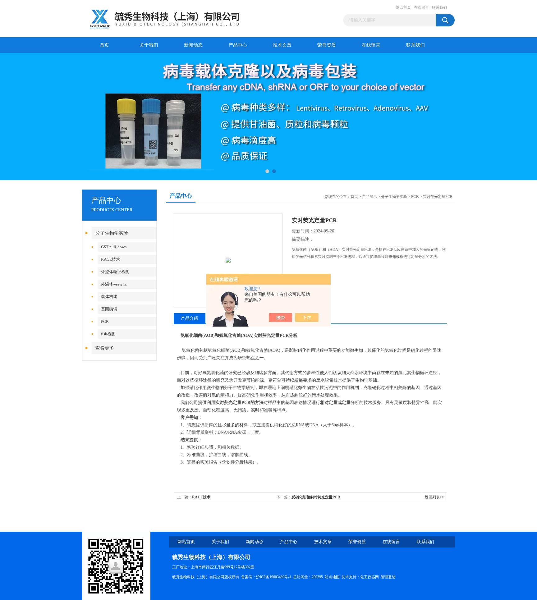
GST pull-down (114, 247)
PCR (105, 321)
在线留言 (421, 7)
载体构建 (109, 296)
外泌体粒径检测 (115, 271)
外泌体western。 (115, 284)
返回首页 (403, 7)
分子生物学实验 (111, 233)
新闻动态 (193, 45)
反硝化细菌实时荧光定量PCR (315, 497)
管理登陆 (388, 577)
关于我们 (149, 45)
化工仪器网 (369, 577)
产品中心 (237, 45)
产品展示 (369, 197)
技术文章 (282, 45)
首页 (104, 45)
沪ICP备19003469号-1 (273, 577)
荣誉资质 (326, 45)
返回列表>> (434, 497)
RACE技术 (110, 259)
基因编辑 (109, 309)
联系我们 (439, 7)
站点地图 (332, 577)
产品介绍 (189, 318)
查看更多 (104, 348)
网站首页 (186, 541)
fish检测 (108, 334)
